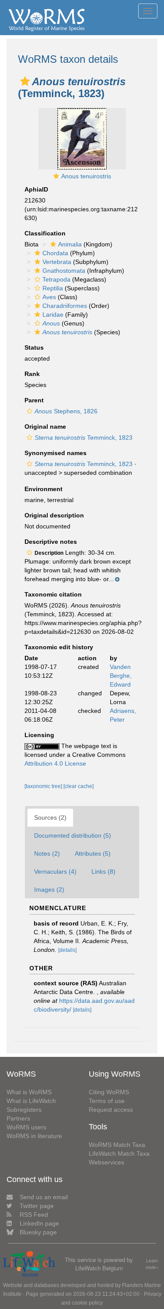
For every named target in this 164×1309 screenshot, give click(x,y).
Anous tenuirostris (86, 176)
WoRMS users (26, 1127)
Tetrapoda (56, 279)
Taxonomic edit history (58, 647)
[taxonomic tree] (43, 786)
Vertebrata (56, 261)
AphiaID (36, 189)
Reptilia (52, 288)
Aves (49, 296)
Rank (32, 373)
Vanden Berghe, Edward (121, 675)
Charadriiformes (64, 305)
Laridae (52, 314)
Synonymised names (55, 452)
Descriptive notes (50, 541)
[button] (25, 81)
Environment (43, 488)
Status (34, 347)
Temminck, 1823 (84, 437)
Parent (34, 400)
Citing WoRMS (109, 1092)
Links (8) (103, 871)
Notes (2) (47, 853)
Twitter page (37, 1205)
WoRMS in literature (34, 1135)
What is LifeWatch (31, 1100)
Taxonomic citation (53, 594)
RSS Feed (34, 1214)
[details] (67, 950)
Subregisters (24, 1109)
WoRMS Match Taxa (117, 1144)
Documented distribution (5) (72, 835)
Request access (111, 1109)
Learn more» (152, 1264)
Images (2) (49, 889)
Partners (18, 1118)
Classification (45, 233)
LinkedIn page (39, 1223)
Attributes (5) (93, 853)
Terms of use (107, 1100)
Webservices (106, 1162)
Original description (54, 515)
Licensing (39, 734)
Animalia (70, 244)
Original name (45, 426)
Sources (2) (50, 817)
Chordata (55, 253)
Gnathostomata (63, 270)
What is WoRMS (29, 1092)
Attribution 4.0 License (55, 763)
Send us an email (44, 1197)
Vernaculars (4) (55, 871)
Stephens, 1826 (66, 411)
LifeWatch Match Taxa (119, 1153)
